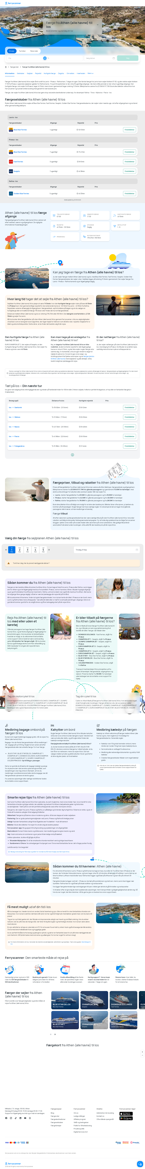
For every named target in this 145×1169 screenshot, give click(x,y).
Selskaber (20, 73)
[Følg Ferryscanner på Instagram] (11, 1118)
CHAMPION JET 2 (90, 1004)
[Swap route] (45, 58)
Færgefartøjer (56, 1125)
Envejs (11, 51)
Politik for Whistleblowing (83, 1125)
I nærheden (81, 73)
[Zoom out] (142, 1055)
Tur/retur (22, 51)
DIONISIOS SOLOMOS (121, 1004)
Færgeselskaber (57, 1122)
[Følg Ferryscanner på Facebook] (6, 1118)
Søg (127, 58)
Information (9, 73)
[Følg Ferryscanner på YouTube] (25, 1118)
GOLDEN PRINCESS (120, 1024)
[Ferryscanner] (13, 3)
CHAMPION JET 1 (90, 1024)
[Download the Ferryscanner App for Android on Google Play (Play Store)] (126, 1118)
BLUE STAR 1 (59, 1024)
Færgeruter (14, 67)
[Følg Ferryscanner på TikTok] (15, 1118)
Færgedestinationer (58, 1119)
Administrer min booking (105, 1113)
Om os (76, 1113)
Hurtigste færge (50, 73)
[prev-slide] (6, 550)
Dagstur (61, 73)
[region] (72, 1076)
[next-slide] (49, 550)
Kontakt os (100, 1116)
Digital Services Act (81, 1132)
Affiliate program (80, 1119)
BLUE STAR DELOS (62, 1004)
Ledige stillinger (79, 1116)
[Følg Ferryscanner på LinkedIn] (20, 1118)
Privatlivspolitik (79, 1129)
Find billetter (129, 130)
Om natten (70, 73)
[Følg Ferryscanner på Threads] (30, 1118)
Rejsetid (38, 73)
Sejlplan (30, 73)
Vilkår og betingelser (81, 1122)
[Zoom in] (142, 1052)
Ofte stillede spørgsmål (105, 1119)
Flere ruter (34, 51)
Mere (90, 73)
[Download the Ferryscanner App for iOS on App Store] (126, 1114)
